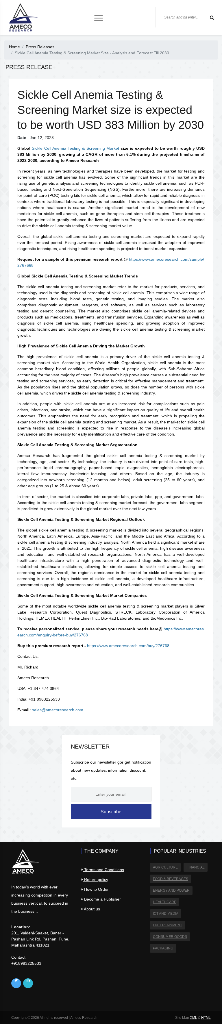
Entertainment (167, 925)
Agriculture (165, 867)
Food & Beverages (170, 879)
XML (193, 1018)
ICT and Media (165, 914)
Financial (195, 867)
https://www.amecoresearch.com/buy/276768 (128, 645)
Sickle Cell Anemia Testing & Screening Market (75, 148)
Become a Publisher (102, 899)
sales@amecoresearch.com (57, 710)
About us (91, 909)
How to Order (96, 889)
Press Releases (40, 47)
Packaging (163, 948)
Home (14, 47)
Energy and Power (171, 890)
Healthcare (164, 902)
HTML (206, 1018)
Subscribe (111, 811)
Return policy (95, 879)
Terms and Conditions (103, 869)
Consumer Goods (170, 937)
